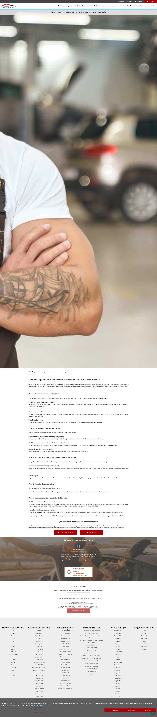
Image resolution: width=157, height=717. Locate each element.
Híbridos (117, 691)
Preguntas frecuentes (91, 666)
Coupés (118, 688)
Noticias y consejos (91, 669)
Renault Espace (39, 694)
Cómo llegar (139, 1)
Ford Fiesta (39, 649)
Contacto (152, 6)
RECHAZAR (131, 710)
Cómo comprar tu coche (91, 661)
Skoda (13, 665)
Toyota (13, 670)
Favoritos (121, 1)
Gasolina (117, 694)
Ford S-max (39, 659)
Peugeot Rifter (65, 670)
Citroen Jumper (39, 644)
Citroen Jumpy (65, 638)
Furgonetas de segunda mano (67, 6)
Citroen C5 (39, 641)
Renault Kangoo (65, 675)
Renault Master (65, 678)
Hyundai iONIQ (39, 665)
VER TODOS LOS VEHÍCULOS (67, 532)
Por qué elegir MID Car (91, 663)
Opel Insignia (39, 673)
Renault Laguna (39, 696)
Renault (13, 662)
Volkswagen (13, 673)
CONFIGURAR (113, 710)
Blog (33, 372)
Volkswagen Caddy (65, 683)
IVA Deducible (118, 652)
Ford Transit (65, 646)
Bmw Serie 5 (39, 633)
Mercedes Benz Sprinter (39, 667)
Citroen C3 (39, 638)
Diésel (118, 696)
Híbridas (144, 649)
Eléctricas (144, 646)
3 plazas (117, 644)
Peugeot (13, 659)
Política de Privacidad (94, 607)
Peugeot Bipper (39, 686)
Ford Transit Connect (39, 662)
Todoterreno (118, 657)
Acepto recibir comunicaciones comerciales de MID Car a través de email (79, 598)
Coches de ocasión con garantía (91, 658)
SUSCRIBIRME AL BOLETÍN (78, 611)
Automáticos (118, 630)
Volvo (13, 675)
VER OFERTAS (92, 532)
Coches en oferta (99, 6)
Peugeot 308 (39, 678)
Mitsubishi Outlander (39, 670)
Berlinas (117, 654)
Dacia (13, 638)
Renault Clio (39, 691)
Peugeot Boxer (65, 662)
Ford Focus (39, 652)
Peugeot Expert (65, 665)
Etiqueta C (118, 638)
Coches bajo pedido (91, 647)
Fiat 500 (39, 646)
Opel (13, 657)
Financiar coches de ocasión (91, 655)
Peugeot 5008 (39, 681)
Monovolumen (117, 662)
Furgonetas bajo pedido (92, 653)
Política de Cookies (37, 705)
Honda (13, 646)
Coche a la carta (110, 6)
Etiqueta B (118, 641)
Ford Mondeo (39, 657)
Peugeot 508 (39, 683)
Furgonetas (117, 667)
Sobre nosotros (143, 6)
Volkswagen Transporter (65, 688)
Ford (13, 644)
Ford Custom (65, 644)
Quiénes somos (91, 671)
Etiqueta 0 (118, 633)
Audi (13, 630)
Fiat (13, 641)
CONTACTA (152, 1)
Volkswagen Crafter (65, 686)
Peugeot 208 (39, 675)
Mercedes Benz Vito (65, 657)
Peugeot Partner (39, 688)
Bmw (13, 633)
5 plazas (117, 646)
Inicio (30, 372)
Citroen (13, 636)
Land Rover (13, 652)
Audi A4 (39, 630)
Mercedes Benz (13, 654)
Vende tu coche (91, 650)
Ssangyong (13, 667)
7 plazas (117, 649)
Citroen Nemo (65, 641)
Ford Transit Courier (65, 651)
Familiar (117, 659)
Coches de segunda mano (85, 6)
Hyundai (13, 649)
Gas (144, 652)
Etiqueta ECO (118, 636)
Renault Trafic (65, 680)
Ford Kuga (39, 654)
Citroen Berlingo (39, 636)
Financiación (133, 6)
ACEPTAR (148, 710)
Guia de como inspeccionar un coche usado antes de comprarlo (52, 372)
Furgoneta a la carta (123, 6)
